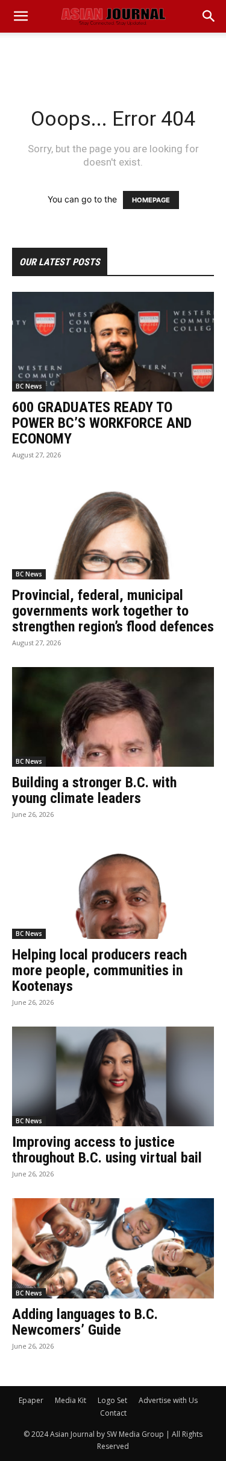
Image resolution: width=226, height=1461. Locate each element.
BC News (29, 386)
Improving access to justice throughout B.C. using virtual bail (107, 1150)
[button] (209, 16)
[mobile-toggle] (20, 16)
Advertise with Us (168, 1400)
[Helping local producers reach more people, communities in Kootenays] (113, 888)
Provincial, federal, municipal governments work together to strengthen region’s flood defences (113, 611)
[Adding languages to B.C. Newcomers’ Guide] (113, 1248)
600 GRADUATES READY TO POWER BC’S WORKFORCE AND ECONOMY (102, 423)
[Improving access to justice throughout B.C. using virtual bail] (113, 1076)
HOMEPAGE (151, 200)
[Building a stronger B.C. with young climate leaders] (113, 717)
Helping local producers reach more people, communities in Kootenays (99, 970)
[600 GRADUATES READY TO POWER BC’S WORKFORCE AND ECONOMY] (113, 342)
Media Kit (70, 1400)
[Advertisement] (113, 54)
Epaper (31, 1400)
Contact (113, 1413)
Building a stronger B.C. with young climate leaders (94, 790)
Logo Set (112, 1400)
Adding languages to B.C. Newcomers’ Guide (85, 1322)
